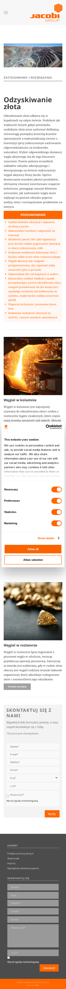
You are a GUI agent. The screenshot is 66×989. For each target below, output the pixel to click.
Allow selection (33, 559)
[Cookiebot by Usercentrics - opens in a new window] (46, 427)
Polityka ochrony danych (20, 853)
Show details (46, 538)
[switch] (56, 501)
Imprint (11, 863)
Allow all (32, 549)
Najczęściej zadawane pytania (23, 868)
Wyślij (52, 814)
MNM (36, 985)
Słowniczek (13, 858)
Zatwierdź (49, 968)
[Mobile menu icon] (6, 12)
